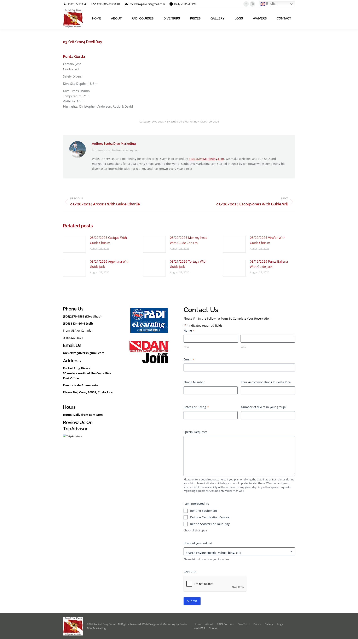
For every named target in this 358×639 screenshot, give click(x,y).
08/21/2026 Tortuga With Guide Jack (188, 264)
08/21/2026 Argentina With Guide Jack (109, 264)
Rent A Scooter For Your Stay (210, 524)
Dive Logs (158, 121)
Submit (192, 601)
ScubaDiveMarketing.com (206, 159)
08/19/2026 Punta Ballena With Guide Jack (269, 264)
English (271, 3)
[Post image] (74, 244)
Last (243, 346)
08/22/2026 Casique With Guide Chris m (108, 240)
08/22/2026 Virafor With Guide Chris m (267, 240)
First (186, 346)
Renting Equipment (203, 511)
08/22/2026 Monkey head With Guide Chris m (188, 240)
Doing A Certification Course (209, 517)
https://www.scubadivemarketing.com (115, 150)
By (182, 121)
